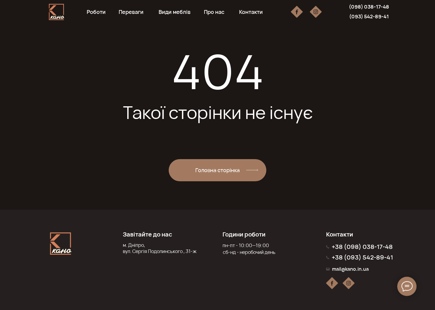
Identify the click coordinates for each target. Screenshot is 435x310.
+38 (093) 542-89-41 (362, 257)
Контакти (251, 11)
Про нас (214, 11)
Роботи (96, 11)
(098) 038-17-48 (369, 7)
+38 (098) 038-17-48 (362, 247)
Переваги (131, 11)
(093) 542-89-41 (369, 16)
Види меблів (175, 11)
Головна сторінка (217, 170)
